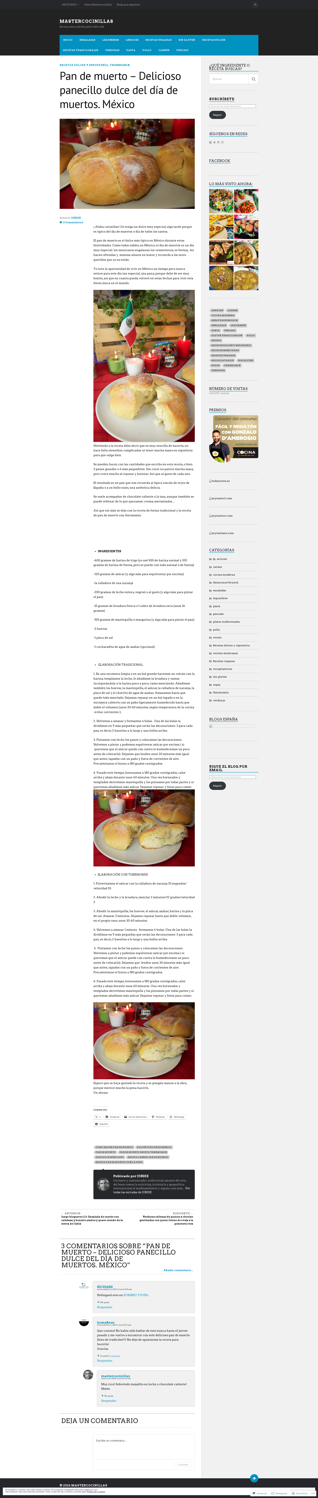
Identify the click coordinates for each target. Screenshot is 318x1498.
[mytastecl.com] (220, 498)
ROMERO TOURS (136, 1295)
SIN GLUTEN (187, 40)
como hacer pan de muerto (114, 1147)
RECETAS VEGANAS (158, 40)
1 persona (115, 1356)
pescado (230, 330)
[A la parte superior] (254, 1478)
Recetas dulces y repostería (84, 65)
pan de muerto (106, 1152)
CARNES (164, 50)
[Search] (255, 5)
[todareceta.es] (219, 480)
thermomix (120, 65)
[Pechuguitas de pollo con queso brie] (221, 252)
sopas (216, 365)
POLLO (147, 50)
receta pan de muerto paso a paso (119, 1162)
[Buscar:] (233, 79)
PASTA (130, 50)
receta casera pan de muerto (148, 1157)
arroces (217, 310)
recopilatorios (223, 360)
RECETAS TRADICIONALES (80, 50)
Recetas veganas (223, 355)
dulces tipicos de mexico (154, 1147)
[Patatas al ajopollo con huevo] (246, 278)
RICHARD (105, 1287)
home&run (106, 1322)
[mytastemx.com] (221, 533)
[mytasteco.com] (221, 515)
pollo (251, 335)
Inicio (68, 40)
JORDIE (76, 217)
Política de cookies (96, 1491)
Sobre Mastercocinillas (98, 4)
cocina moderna (223, 315)
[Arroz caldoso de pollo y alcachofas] (246, 252)
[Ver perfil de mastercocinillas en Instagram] (218, 142)
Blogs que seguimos (128, 4)
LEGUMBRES (110, 40)
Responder (104, 1307)
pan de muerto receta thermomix (143, 1152)
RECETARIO (69, 4)
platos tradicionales (227, 335)
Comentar (183, 1464)
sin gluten (245, 360)
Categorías (221, 550)
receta (216, 340)
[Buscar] (253, 79)
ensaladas (87, 40)
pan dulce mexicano (110, 1157)
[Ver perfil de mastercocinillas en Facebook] (210, 142)
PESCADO (182, 50)
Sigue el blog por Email (228, 768)
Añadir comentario (177, 1270)
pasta (216, 330)
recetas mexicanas (225, 350)
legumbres (238, 325)
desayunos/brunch (225, 320)
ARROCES (132, 40)
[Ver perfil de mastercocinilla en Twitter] (214, 142)
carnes (233, 310)
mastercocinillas (115, 1376)
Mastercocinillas (86, 21)
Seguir (217, 114)
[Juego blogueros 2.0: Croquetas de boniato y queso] (246, 227)
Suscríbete (221, 99)
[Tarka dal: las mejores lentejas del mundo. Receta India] (221, 278)
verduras (112, 50)
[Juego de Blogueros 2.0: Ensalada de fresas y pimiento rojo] (246, 201)
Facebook (219, 161)
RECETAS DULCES (213, 40)
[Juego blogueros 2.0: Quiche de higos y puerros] (221, 227)
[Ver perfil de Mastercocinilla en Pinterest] (222, 142)
